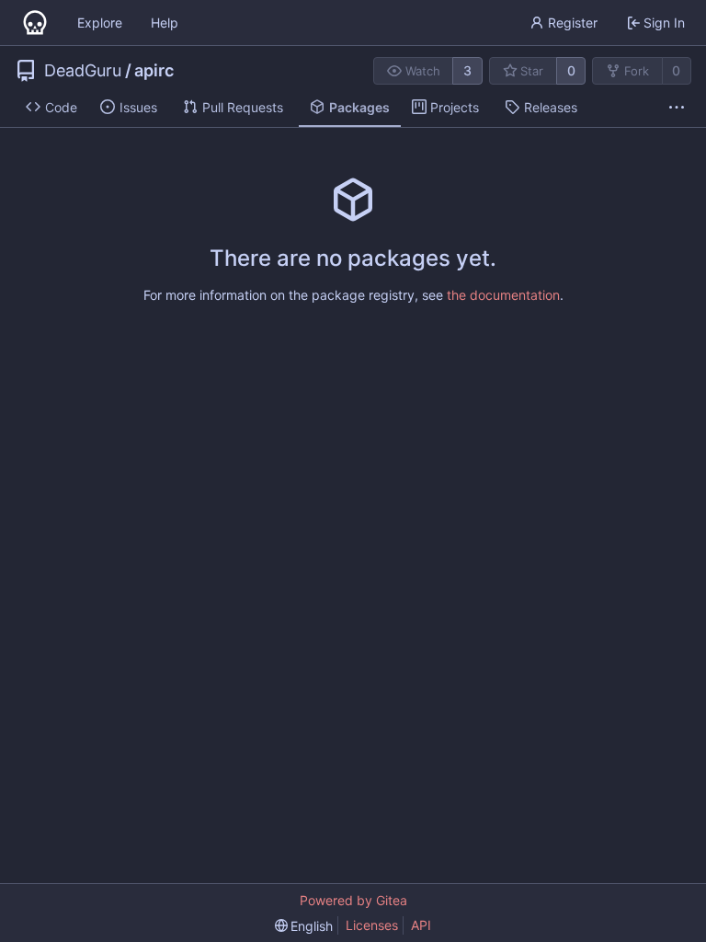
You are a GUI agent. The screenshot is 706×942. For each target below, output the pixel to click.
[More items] (676, 107)
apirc (154, 71)
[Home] (35, 23)
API (421, 925)
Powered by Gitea (353, 900)
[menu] (304, 926)
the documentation (503, 295)
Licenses (372, 925)
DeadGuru (82, 71)
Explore (99, 22)
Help (164, 22)
